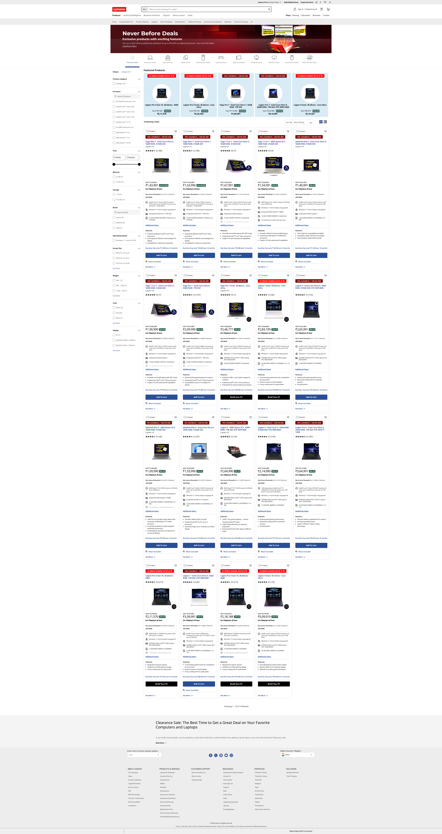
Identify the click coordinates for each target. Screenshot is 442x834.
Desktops (163, 787)
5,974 (315, 194)
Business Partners (293, 772)
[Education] (311, 15)
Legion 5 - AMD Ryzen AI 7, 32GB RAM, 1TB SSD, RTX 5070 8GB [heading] (235, 428)
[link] (320, 2)
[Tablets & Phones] (202, 22)
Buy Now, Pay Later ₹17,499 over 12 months (199, 390)
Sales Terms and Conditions (226, 826)
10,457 (240, 338)
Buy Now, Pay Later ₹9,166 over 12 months (161, 538)
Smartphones (164, 780)
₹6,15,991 (273, 113)
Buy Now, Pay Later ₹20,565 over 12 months (236, 390)
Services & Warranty (167, 802)
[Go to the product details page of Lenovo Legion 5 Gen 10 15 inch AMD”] (236, 451)
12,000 (278, 338)
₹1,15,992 (235, 111)
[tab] (321, 121)
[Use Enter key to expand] (318, 9)
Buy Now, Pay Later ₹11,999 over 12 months (161, 248)
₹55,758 (198, 111)
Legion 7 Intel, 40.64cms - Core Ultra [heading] (271, 286)
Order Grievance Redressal (169, 813)
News (130, 776)
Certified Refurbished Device (169, 817)
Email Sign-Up (228, 783)
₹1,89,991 (235, 113)
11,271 (315, 338)
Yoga (256, 787)
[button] (316, 2)
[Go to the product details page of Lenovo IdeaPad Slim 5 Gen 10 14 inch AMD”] (161, 451)
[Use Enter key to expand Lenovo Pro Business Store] (280, 2)
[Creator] (330, 15)
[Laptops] (158, 22)
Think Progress (292, 776)
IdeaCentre (259, 798)
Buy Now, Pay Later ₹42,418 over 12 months (274, 677)
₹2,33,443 (198, 113)
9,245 (240, 626)
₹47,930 (161, 111)
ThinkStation (259, 806)
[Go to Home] (119, 9)
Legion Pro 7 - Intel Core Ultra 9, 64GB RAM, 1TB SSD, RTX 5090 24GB (273, 106)
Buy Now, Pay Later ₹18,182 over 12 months (236, 677)
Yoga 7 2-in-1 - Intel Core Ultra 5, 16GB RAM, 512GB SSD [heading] (235, 142)
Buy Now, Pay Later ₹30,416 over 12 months (311, 538)
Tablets (162, 783)
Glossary (226, 806)
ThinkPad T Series (261, 772)
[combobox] (144, 9)
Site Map (185, 826)
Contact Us (227, 776)
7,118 (240, 194)
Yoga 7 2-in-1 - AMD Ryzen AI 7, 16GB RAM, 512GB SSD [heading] (272, 142)
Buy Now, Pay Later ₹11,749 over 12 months (311, 248)
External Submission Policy (207, 826)
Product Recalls (165, 806)
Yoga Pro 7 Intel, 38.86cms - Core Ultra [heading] (235, 286)
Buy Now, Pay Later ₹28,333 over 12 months (199, 677)
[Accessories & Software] (222, 22)
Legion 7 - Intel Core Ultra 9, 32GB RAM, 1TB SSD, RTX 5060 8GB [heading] (198, 576)
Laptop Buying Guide (230, 802)
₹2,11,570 (161, 113)
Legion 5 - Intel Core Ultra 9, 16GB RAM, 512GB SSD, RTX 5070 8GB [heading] (310, 286)
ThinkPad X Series (261, 776)
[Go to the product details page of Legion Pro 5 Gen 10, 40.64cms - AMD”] (161, 596)
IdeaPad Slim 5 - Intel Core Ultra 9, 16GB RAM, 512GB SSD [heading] (198, 428)
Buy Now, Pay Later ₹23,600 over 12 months (274, 390)
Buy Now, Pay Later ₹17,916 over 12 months (274, 538)
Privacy (178, 826)
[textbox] (297, 755)
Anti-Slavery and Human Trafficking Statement (251, 826)
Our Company (133, 772)
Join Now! (149, 197)
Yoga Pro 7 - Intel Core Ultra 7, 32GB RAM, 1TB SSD (236, 106)
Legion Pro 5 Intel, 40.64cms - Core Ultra (198, 106)
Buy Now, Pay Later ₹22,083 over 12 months (236, 538)
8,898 (202, 338)
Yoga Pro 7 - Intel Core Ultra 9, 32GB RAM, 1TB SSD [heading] (196, 286)
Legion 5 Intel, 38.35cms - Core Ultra (310, 105)
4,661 (165, 480)
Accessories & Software (168, 798)
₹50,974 (310, 111)
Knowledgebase (228, 809)
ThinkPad (258, 780)
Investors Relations (134, 780)
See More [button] (116, 268)
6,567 (277, 194)
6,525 (202, 194)
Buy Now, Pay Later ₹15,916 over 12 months (161, 390)
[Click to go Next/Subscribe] (158, 754)
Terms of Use (193, 826)
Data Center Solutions (167, 795)
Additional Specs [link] (152, 225)
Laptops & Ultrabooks (167, 772)
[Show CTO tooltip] (249, 319)
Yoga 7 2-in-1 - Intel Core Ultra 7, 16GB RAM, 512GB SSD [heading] (160, 286)
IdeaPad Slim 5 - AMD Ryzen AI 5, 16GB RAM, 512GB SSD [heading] (160, 428)
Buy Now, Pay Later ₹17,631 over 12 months (161, 677)
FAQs (225, 798)
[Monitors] (232, 22)
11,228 (240, 480)
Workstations (164, 791)
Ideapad (258, 783)
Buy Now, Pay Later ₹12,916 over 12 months (274, 248)
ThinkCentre (259, 795)
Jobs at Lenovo (133, 787)
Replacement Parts (166, 809)
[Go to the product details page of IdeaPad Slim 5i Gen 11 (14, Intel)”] (311, 165)
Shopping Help (197, 780)
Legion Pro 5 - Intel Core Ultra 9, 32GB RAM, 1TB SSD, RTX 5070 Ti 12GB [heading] (309, 429)
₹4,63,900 (272, 111)
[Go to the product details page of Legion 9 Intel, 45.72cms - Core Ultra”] (274, 596)
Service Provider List (198, 772)
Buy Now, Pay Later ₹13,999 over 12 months (236, 248)
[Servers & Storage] (249, 22)
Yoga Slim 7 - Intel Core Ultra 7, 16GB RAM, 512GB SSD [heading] (197, 142)
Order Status (227, 795)
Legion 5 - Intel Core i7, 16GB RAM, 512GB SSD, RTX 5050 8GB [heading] (273, 428)
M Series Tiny (259, 791)
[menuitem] (132, 61)
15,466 (315, 480)
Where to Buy (196, 776)
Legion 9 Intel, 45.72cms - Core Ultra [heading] (271, 576)
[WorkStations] (186, 22)
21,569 (278, 626)
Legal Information (134, 783)
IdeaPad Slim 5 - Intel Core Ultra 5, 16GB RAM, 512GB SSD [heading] (311, 142)
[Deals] (117, 22)
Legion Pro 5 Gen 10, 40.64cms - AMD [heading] (159, 576)
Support (226, 787)
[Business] (321, 15)
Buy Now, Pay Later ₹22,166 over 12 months (311, 390)
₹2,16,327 (310, 113)
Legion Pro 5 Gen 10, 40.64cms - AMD (161, 105)
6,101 (165, 194)
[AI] (253, 22)
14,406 (203, 626)
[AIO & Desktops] (173, 22)
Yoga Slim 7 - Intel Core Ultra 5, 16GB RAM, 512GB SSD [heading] (159, 142)
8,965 (165, 626)
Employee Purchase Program (233, 772)
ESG (129, 791)
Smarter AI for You (166, 776)
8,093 (165, 338)
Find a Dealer (227, 780)
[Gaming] (299, 15)
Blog (224, 791)
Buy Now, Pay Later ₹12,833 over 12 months (199, 248)
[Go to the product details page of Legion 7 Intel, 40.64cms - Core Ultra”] (274, 309)
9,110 (277, 480)
